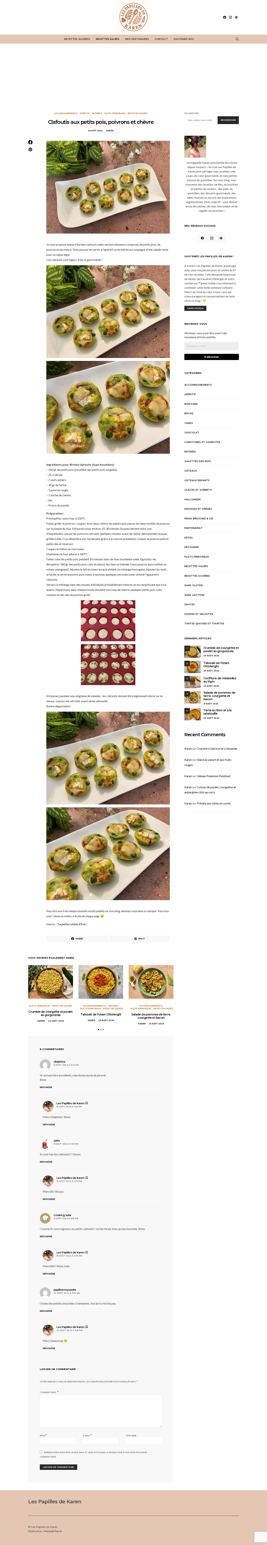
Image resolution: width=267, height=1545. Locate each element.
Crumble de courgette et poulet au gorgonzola (50, 1013)
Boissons (191, 403)
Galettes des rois (197, 461)
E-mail (87, 1435)
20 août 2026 (211, 718)
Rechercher (191, 113)
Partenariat (193, 527)
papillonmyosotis (65, 1289)
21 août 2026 (156, 1024)
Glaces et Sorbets (198, 489)
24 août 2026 (56, 1021)
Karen (109, 131)
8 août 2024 (95, 131)
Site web (131, 1436)
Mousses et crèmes (198, 508)
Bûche (188, 413)
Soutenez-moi (184, 38)
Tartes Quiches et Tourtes (204, 623)
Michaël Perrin (53, 1531)
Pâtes (188, 537)
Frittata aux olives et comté (214, 803)
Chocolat (191, 432)
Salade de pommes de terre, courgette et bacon (151, 1016)
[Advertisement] (133, 77)
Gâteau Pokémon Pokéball (213, 776)
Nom (43, 1435)
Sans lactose (194, 594)
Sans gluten (193, 585)
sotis (57, 1140)
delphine (59, 1061)
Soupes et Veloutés (198, 614)
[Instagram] (230, 17)
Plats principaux (114, 113)
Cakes (188, 422)
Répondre (46, 1087)
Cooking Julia (62, 1215)
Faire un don (195, 308)
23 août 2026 (106, 1020)
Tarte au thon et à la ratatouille (217, 712)
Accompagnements (65, 113)
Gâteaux (190, 470)
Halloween (192, 499)
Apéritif (85, 113)
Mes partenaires (137, 38)
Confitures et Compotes (202, 442)
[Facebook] (224, 17)
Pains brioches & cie (198, 518)
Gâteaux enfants (197, 480)
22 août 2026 (211, 686)
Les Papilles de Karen (54, 1501)
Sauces (189, 604)
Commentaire (48, 1392)
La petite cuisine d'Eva (71, 924)
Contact (161, 38)
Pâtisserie (191, 547)
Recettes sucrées (77, 38)
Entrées (97, 113)
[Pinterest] (236, 17)
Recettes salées (107, 38)
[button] (98, 1029)
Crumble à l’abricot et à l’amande (217, 748)
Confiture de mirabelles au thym (219, 680)
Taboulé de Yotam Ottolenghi (100, 1014)
